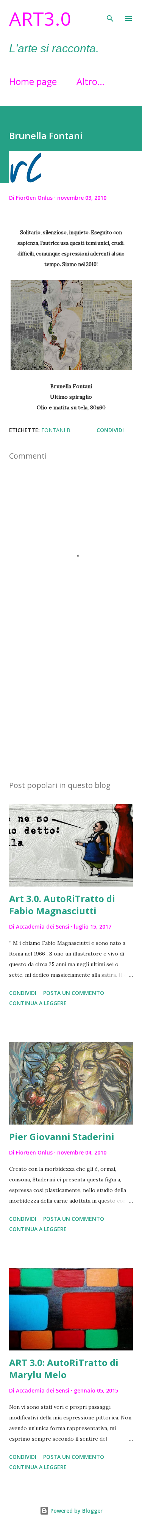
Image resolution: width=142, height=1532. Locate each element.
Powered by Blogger (76, 1510)
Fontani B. (56, 430)
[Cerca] (110, 13)
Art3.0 (40, 18)
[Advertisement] (71, 708)
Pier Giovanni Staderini (61, 1136)
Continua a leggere (38, 1003)
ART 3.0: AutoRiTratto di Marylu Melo (64, 1368)
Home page (33, 81)
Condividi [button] (110, 430)
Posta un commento (73, 992)
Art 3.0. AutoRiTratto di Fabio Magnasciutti (62, 904)
